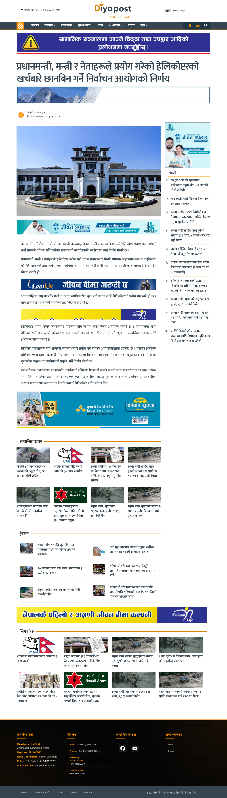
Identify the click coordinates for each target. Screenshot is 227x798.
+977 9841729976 (77, 764)
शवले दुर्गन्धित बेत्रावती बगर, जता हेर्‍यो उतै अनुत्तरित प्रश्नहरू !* (32, 511)
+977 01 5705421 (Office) (88, 751)
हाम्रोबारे (25, 792)
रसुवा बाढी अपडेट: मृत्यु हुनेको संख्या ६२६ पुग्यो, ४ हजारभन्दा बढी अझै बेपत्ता (142, 471)
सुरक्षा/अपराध (85, 25)
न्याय (100, 25)
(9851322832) (49, 761)
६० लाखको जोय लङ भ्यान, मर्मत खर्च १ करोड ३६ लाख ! (60, 571)
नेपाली (170, 744)
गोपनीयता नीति (42, 792)
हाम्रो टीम (88, 792)
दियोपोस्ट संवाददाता (36, 113)
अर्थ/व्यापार (114, 25)
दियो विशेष (66, 25)
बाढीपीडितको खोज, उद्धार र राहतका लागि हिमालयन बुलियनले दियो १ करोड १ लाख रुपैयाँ (190, 336)
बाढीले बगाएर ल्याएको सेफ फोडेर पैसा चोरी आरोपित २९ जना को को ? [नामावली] (190, 267)
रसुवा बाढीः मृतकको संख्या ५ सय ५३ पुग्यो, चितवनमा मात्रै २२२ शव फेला (144, 511)
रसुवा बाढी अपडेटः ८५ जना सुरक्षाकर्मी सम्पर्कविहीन (59, 592)
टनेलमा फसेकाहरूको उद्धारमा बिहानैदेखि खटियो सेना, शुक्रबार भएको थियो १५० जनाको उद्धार (69, 513)
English (171, 751)
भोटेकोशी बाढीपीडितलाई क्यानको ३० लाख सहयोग (68, 469)
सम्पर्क (73, 792)
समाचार (48, 25)
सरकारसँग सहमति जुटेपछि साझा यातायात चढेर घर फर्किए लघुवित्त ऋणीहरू (57, 549)
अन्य (142, 25)
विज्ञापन (60, 792)
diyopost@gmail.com (86, 744)
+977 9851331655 (77, 773)
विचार (131, 25)
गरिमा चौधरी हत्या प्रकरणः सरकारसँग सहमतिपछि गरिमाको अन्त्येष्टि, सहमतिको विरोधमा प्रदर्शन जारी (133, 592)
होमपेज (35, 25)
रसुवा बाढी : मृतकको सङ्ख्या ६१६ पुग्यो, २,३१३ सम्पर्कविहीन (105, 511)
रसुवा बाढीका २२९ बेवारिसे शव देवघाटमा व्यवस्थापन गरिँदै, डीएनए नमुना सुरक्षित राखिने (106, 473)
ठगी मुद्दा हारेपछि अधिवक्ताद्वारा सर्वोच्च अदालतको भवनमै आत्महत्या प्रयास (132, 550)
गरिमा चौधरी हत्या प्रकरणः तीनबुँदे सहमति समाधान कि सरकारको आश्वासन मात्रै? (132, 571)
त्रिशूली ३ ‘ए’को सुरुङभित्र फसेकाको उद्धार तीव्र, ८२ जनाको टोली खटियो (31, 471)
